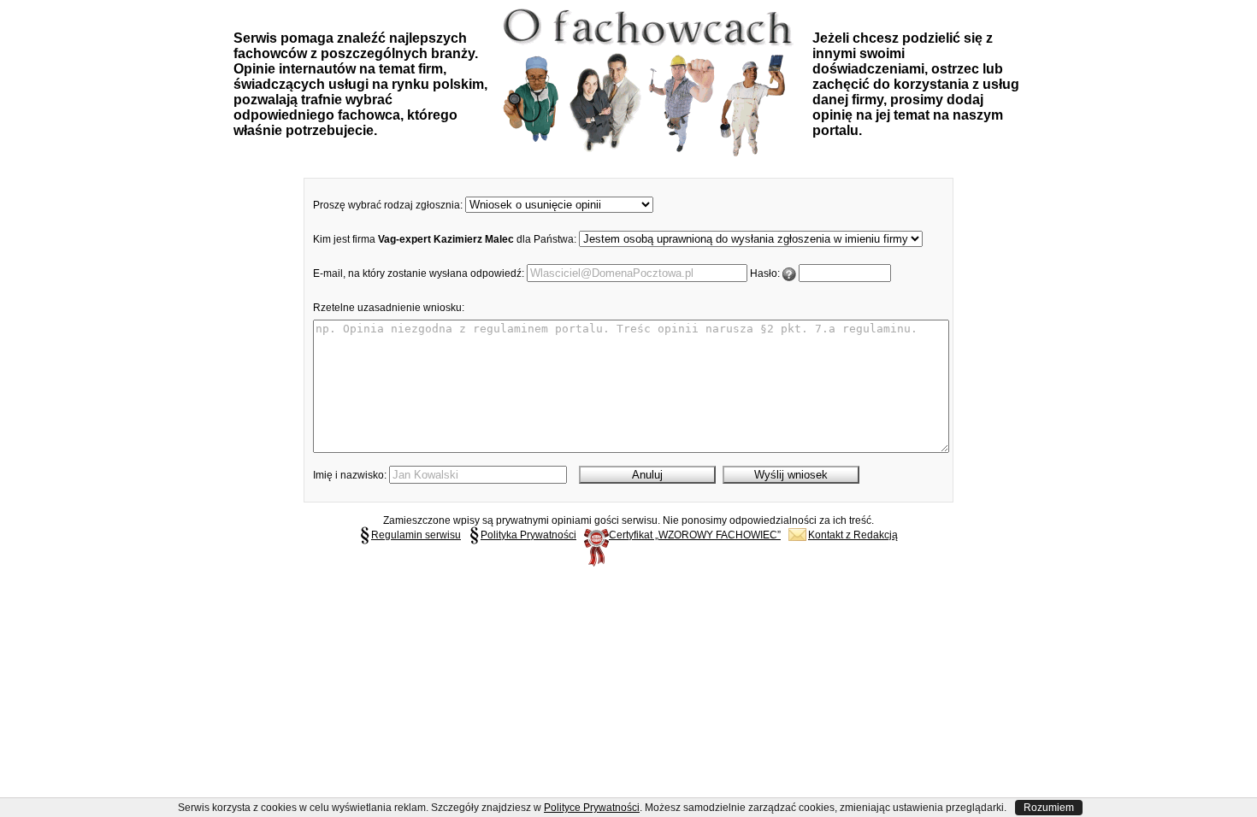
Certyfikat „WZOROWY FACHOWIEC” (695, 535)
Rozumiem (1049, 808)
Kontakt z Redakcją (853, 535)
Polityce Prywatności (592, 808)
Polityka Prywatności (528, 535)
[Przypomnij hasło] (789, 273)
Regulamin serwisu (416, 535)
